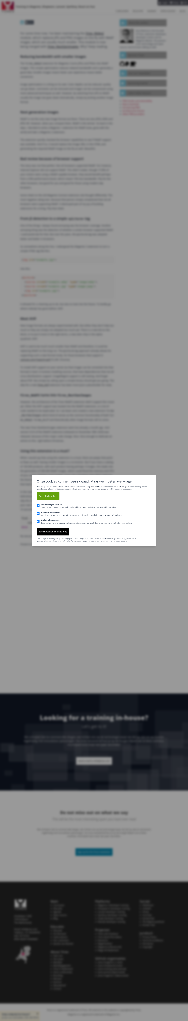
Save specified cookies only (53, 531)
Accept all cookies (48, 496)
